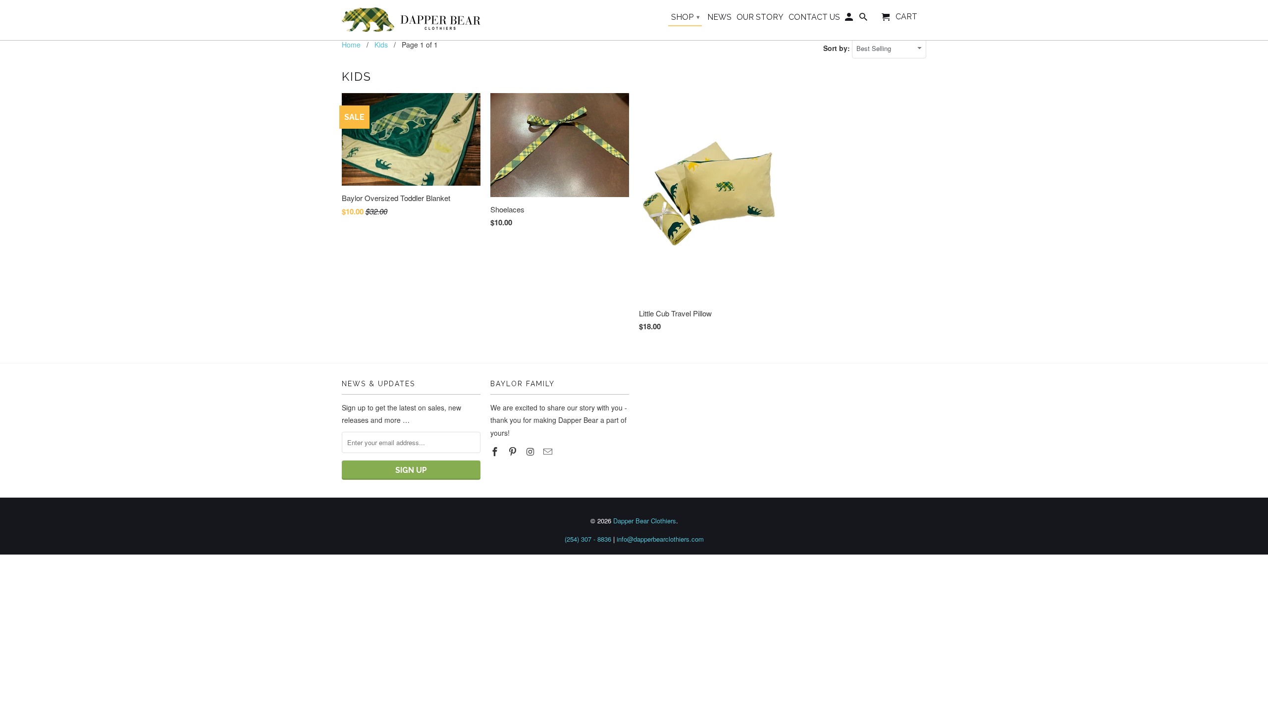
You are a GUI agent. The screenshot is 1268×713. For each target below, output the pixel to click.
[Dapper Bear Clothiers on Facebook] (495, 451)
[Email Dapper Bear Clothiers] (548, 451)
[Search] (864, 19)
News (719, 17)
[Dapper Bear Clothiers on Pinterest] (513, 451)
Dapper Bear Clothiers (644, 520)
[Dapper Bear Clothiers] (411, 20)
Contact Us (814, 17)
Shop (685, 17)
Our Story (760, 17)
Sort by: (837, 48)
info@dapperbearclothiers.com (660, 539)
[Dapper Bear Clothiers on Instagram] (531, 451)
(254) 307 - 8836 (588, 539)
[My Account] (849, 19)
